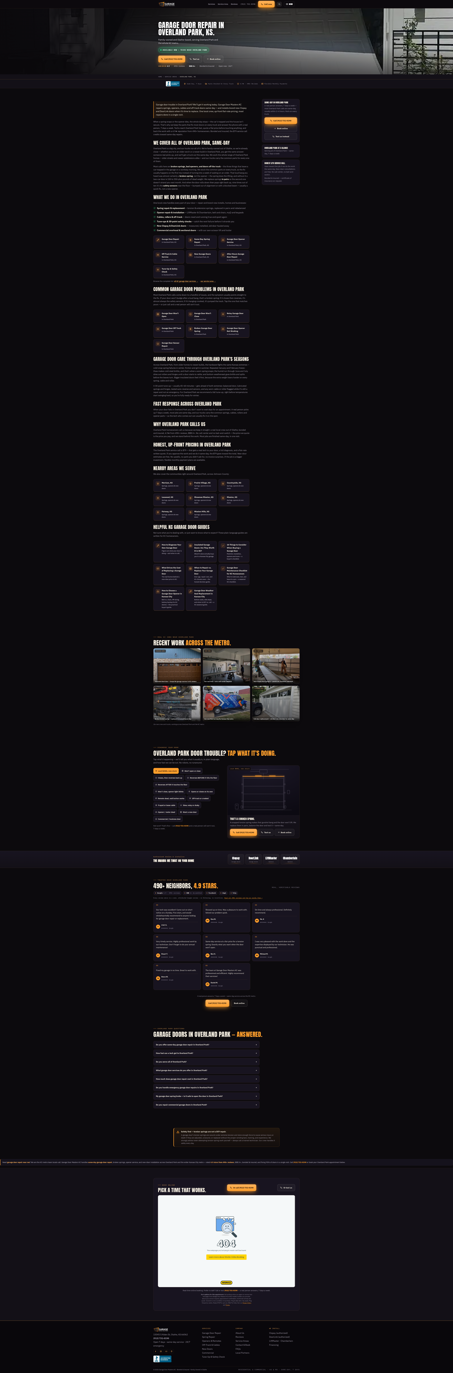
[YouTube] (166, 1351)
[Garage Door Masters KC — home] (166, 4)
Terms (228, 1305)
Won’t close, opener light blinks (170, 791)
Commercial (208, 1352)
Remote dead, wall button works (171, 798)
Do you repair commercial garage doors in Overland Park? (206, 1104)
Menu (291, 4)
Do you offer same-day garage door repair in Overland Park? (206, 1044)
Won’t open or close (193, 771)
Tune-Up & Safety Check (213, 1356)
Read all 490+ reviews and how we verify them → (243, 898)
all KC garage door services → (186, 281)
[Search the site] (279, 4)
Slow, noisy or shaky (191, 805)
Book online (215, 59)
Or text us (287, 1187)
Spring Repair (208, 1337)
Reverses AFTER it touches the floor (172, 784)
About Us (240, 1333)
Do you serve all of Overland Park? (206, 1061)
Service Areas (171, 77)
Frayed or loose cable (166, 805)
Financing (274, 1345)
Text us (196, 59)
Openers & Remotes (211, 1341)
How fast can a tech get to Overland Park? (206, 1053)
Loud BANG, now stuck (167, 771)
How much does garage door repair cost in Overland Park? (206, 1079)
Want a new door (190, 812)
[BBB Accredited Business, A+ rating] (173, 83)
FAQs (238, 1349)
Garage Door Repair (211, 1333)
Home (160, 77)
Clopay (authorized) (278, 1333)
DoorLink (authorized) (279, 1337)
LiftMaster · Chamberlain (281, 1341)
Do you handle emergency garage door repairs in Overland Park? (206, 1087)
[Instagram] (161, 1351)
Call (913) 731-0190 (173, 59)
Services (211, 4)
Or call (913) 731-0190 (243, 1187)
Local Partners (242, 1352)
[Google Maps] (172, 1351)
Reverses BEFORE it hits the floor (203, 778)
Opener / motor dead (166, 812)
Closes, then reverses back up (170, 778)
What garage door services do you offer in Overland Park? (206, 1070)
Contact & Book (243, 1345)
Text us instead (282, 136)
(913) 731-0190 (247, 4)
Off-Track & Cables (211, 1345)
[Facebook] (155, 1351)
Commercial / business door (169, 819)
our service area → (208, 281)
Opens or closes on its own (202, 791)
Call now (268, 4)
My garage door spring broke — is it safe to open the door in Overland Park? (206, 1096)
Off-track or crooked (200, 798)
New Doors (207, 1349)
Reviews (234, 4)
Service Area (223, 4)
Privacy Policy (247, 1303)
